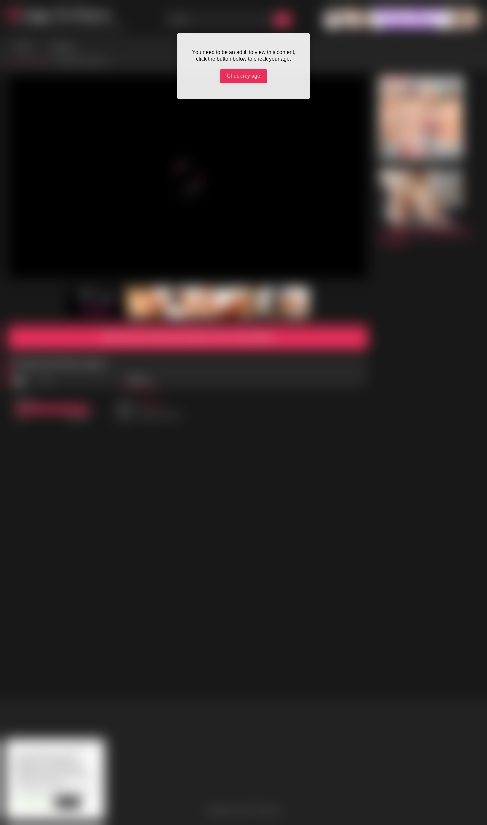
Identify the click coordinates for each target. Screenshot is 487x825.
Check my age (243, 76)
